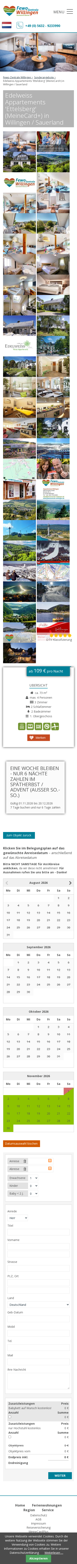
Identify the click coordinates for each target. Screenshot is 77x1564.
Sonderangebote (44, 77)
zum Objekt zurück (18, 835)
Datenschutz (38, 1515)
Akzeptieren (38, 1558)
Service (48, 1510)
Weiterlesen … (54, 1553)
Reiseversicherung (38, 1527)
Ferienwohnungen (47, 1505)
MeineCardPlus (38, 1532)
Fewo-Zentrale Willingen (17, 77)
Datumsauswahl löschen (21, 1143)
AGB (38, 1519)
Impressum (38, 1523)
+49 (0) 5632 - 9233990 (42, 26)
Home (20, 1505)
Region (29, 1510)
